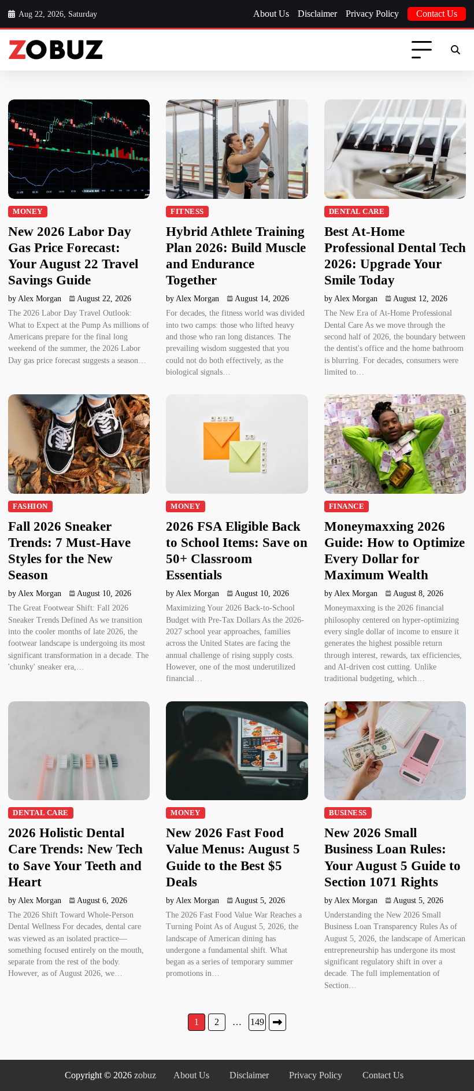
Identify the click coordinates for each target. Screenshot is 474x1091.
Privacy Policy (372, 14)
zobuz (145, 1075)
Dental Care (357, 212)
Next (277, 1022)
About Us (271, 14)
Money (28, 212)
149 (257, 1022)
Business (348, 813)
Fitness (187, 212)
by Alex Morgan (34, 298)
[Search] (455, 50)
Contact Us (436, 14)
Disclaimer (317, 14)
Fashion (30, 506)
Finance (347, 506)
